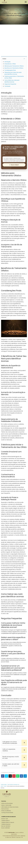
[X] (10, 776)
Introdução (7, 61)
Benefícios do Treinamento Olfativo (13, 68)
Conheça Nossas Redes (7, 812)
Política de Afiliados (6, 810)
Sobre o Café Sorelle (6, 805)
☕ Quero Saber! (14, 165)
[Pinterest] (14, 776)
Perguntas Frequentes (10, 84)
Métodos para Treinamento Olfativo (14, 66)
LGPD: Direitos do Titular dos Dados (9, 807)
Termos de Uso (5, 809)
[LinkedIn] (21, 776)
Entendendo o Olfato (10, 64)
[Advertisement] (14, 41)
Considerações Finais (10, 70)
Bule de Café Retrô (5, 826)
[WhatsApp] (17, 776)
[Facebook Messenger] (6, 776)
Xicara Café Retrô (5, 828)
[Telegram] (25, 776)
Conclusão (7, 86)
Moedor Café (4, 818)
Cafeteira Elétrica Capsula (7, 822)
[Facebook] (2, 776)
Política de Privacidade (7, 803)
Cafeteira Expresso (5, 824)
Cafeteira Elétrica (5, 820)
